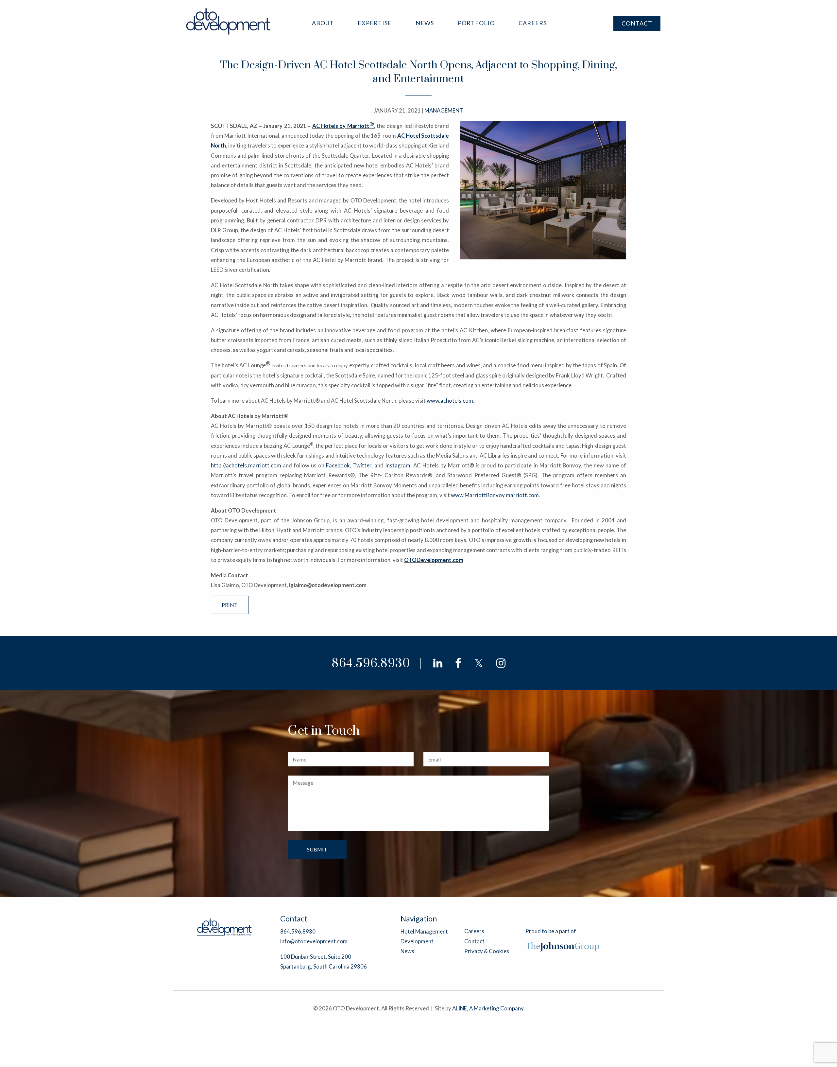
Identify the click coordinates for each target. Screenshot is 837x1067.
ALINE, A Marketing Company (488, 1008)
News (425, 22)
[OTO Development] (229, 21)
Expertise (375, 22)
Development (417, 941)
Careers (533, 22)
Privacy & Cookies (486, 951)
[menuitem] (322, 23)
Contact (637, 23)
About (323, 22)
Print (230, 605)
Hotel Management (424, 931)
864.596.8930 (371, 663)
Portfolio (476, 22)
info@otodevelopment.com (314, 941)
